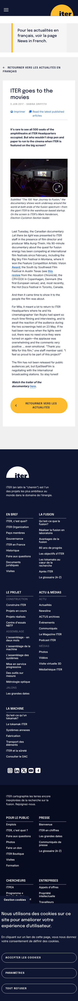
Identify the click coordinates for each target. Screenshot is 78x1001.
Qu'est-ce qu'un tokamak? (16, 717)
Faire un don (14, 848)
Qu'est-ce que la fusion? (49, 523)
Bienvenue (45, 824)
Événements (47, 622)
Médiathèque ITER (50, 669)
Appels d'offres (48, 887)
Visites (10, 571)
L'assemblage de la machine (18, 648)
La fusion (46, 514)
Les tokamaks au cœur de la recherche (49, 562)
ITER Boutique (15, 853)
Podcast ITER (47, 640)
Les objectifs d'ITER (51, 553)
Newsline (45, 611)
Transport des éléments (15, 743)
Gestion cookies (15, 899)
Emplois (11, 824)
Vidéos (43, 657)
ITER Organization (17, 527)
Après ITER (46, 571)
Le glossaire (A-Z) (50, 577)
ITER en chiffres (49, 830)
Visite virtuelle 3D (50, 663)
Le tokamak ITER (16, 724)
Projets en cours (16, 611)
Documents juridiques (13, 564)
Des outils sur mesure (14, 675)
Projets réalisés (16, 616)
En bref (12, 514)
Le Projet (13, 592)
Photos (43, 652)
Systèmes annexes (18, 730)
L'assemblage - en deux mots (17, 639)
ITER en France (15, 544)
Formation (12, 865)
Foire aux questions (18, 556)
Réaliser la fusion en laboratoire (51, 532)
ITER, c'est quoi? (16, 521)
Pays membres (15, 533)
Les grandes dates (18, 693)
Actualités (45, 605)
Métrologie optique (18, 681)
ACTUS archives (49, 616)
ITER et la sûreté (16, 750)
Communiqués (48, 628)
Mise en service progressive (16, 666)
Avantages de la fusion (49, 541)
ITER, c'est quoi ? (17, 830)
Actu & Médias (50, 592)
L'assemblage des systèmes (17, 657)
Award (16, 267)
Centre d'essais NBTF (16, 624)
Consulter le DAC (17, 756)
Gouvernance (14, 538)
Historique (12, 550)
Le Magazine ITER (50, 634)
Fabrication (13, 736)
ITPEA (10, 887)
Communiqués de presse (50, 844)
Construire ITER (16, 605)
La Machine (15, 708)
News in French (32, 41)
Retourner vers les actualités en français (32, 70)
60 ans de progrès (50, 548)
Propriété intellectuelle (47, 895)
